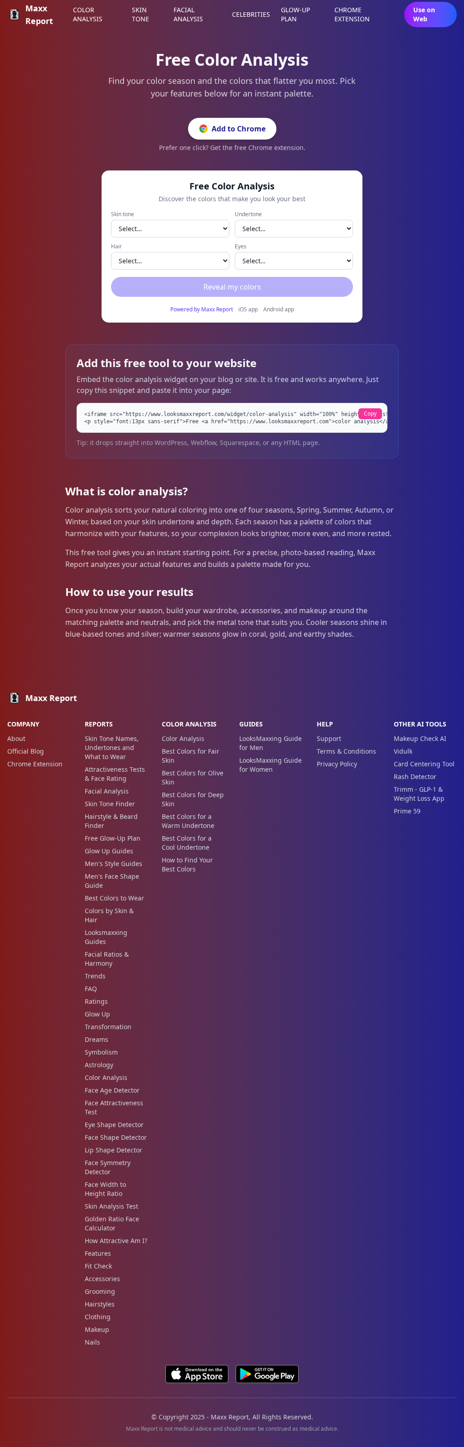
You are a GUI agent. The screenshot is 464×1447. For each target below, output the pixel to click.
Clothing (98, 1316)
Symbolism (101, 1052)
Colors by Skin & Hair (109, 915)
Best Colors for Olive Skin (192, 777)
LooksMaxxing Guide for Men (270, 743)
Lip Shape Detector (113, 1150)
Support (329, 738)
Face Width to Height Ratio (105, 1189)
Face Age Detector (112, 1090)
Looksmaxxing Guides (106, 937)
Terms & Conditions (346, 751)
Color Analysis (106, 1077)
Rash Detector (415, 776)
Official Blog (25, 751)
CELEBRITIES (251, 14)
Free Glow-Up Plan (112, 838)
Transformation (108, 1026)
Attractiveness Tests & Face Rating (115, 774)
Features (98, 1253)
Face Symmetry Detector (107, 1167)
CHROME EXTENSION (352, 14)
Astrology (99, 1064)
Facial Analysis (107, 791)
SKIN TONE (140, 14)
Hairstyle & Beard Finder (111, 821)
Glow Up (97, 1014)
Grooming (100, 1291)
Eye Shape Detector (114, 1124)
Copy (370, 413)
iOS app (248, 309)
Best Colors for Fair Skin (190, 756)
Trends (95, 976)
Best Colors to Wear (114, 898)
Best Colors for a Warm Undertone (188, 821)
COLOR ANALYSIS (87, 14)
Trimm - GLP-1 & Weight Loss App (419, 794)
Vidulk (403, 751)
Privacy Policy (337, 764)
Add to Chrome (239, 129)
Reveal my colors (232, 287)
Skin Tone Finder (110, 803)
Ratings (96, 1001)
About (16, 738)
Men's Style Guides (113, 863)
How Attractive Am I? (116, 1240)
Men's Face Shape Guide (112, 881)
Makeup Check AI (420, 738)
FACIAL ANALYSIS (188, 14)
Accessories (102, 1278)
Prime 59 (407, 811)
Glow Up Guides (109, 851)
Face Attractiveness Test (114, 1107)
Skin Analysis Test (111, 1206)
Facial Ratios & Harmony (107, 959)
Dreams (96, 1039)
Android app (278, 309)
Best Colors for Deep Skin (193, 799)
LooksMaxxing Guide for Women (270, 765)
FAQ (91, 988)
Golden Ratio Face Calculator (112, 1223)
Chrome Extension (35, 764)
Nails (92, 1342)
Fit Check (98, 1266)
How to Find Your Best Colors (187, 864)
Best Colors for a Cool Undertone (187, 843)
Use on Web (424, 14)
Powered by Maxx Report (201, 309)
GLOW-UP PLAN (295, 14)
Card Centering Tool (424, 764)
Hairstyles (100, 1304)
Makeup (97, 1329)
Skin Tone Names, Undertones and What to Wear (112, 747)
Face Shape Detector (116, 1137)
